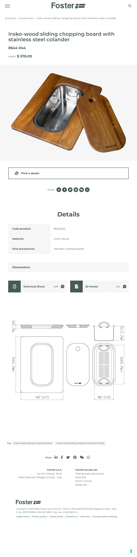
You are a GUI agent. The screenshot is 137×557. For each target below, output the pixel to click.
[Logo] (68, 4)
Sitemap (84, 516)
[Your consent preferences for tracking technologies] (131, 551)
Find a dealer (30, 173)
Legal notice (22, 516)
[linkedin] (55, 457)
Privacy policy (39, 516)
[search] (130, 6)
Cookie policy (56, 516)
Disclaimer (71, 516)
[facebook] (62, 457)
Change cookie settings (104, 516)
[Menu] (7, 6)
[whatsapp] (88, 457)
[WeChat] (82, 457)
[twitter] (68, 457)
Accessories (26, 18)
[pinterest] (75, 457)
